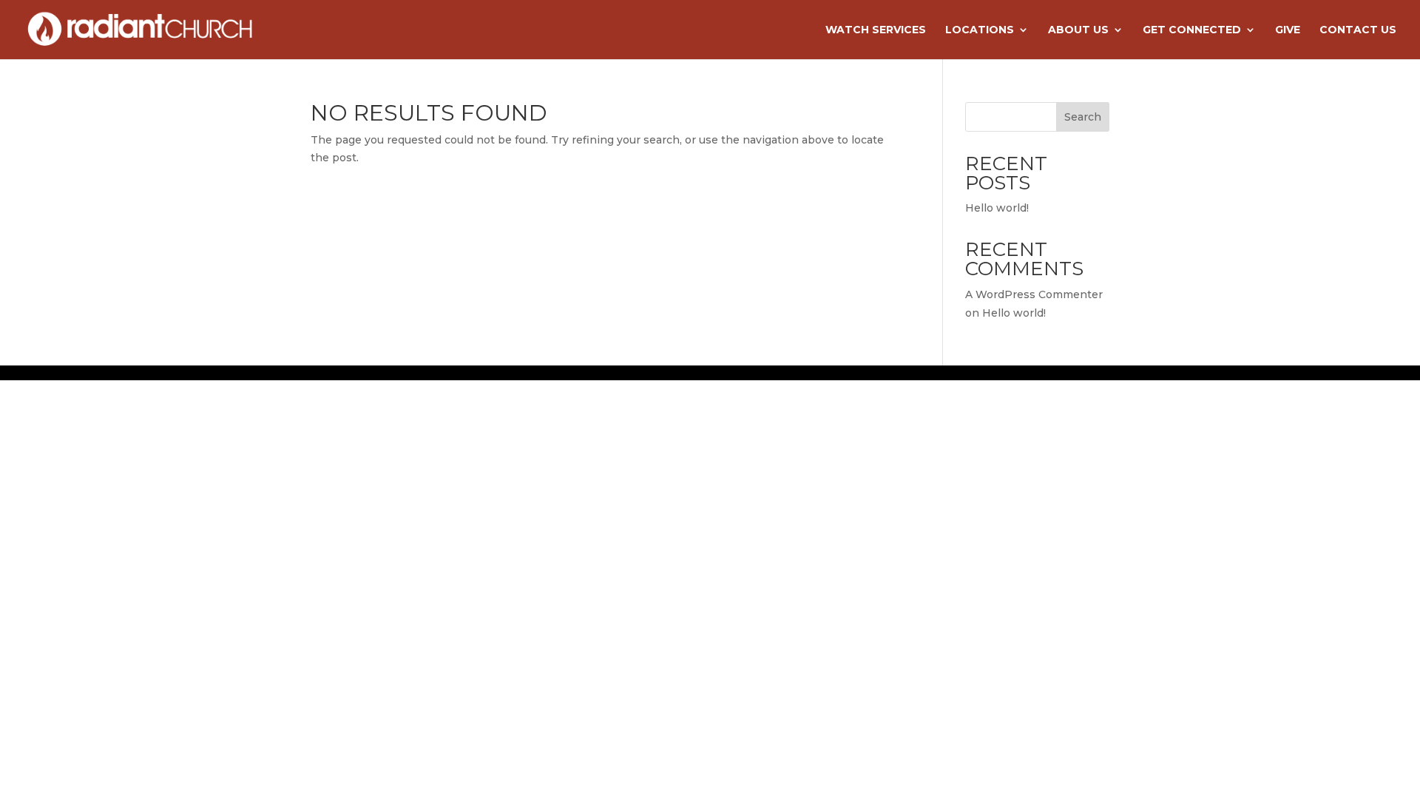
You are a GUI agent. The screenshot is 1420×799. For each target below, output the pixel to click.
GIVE (1287, 30)
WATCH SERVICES (875, 30)
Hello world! (997, 208)
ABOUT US (1078, 30)
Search (1082, 117)
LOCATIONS (979, 30)
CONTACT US (1357, 30)
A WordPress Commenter (1034, 294)
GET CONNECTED (1192, 30)
